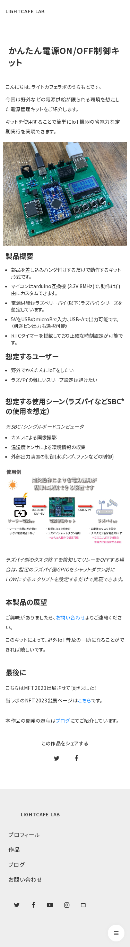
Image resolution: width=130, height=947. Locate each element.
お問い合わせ (70, 617)
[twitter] (16, 905)
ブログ (63, 720)
